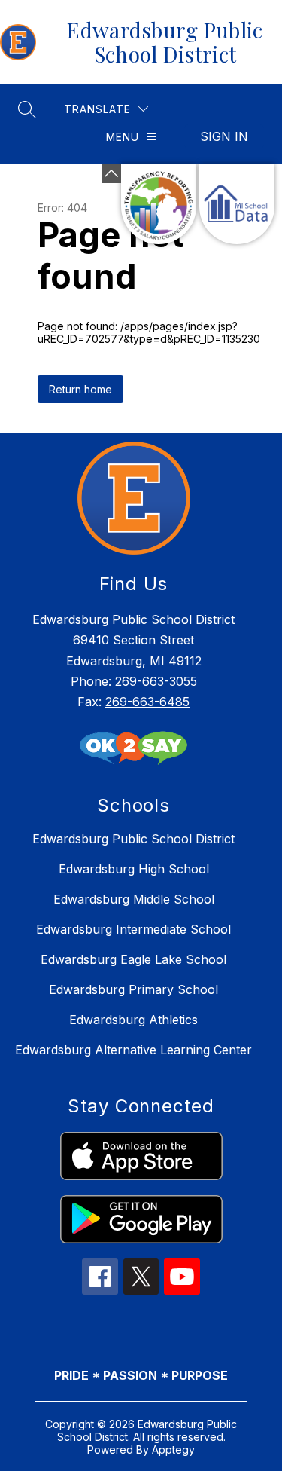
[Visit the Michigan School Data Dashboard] (236, 204)
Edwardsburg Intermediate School (133, 929)
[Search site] (27, 109)
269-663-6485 (147, 701)
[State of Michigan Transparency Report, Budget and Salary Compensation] (158, 204)
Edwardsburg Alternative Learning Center (133, 1049)
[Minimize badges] (111, 173)
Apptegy (173, 1449)
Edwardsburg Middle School (133, 899)
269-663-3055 (156, 681)
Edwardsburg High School (134, 868)
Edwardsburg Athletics (133, 1019)
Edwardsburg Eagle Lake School (133, 959)
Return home (80, 389)
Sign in (224, 136)
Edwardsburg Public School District (133, 838)
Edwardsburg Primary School (133, 989)
